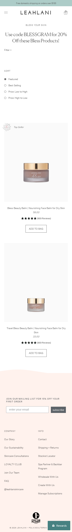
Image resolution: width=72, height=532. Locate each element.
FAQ (6, 480)
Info (41, 431)
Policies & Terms (38, 528)
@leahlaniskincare (13, 489)
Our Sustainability (13, 447)
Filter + (8, 49)
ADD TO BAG (36, 228)
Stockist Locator (46, 455)
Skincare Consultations (16, 455)
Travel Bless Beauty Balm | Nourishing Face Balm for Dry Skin (36, 330)
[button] (36, 218)
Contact (42, 439)
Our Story (9, 439)
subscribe (58, 409)
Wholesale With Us (48, 476)
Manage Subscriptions (50, 493)
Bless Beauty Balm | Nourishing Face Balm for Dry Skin (36, 208)
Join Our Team (11, 472)
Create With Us (46, 485)
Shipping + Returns (48, 447)
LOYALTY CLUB (12, 464)
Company (10, 431)
